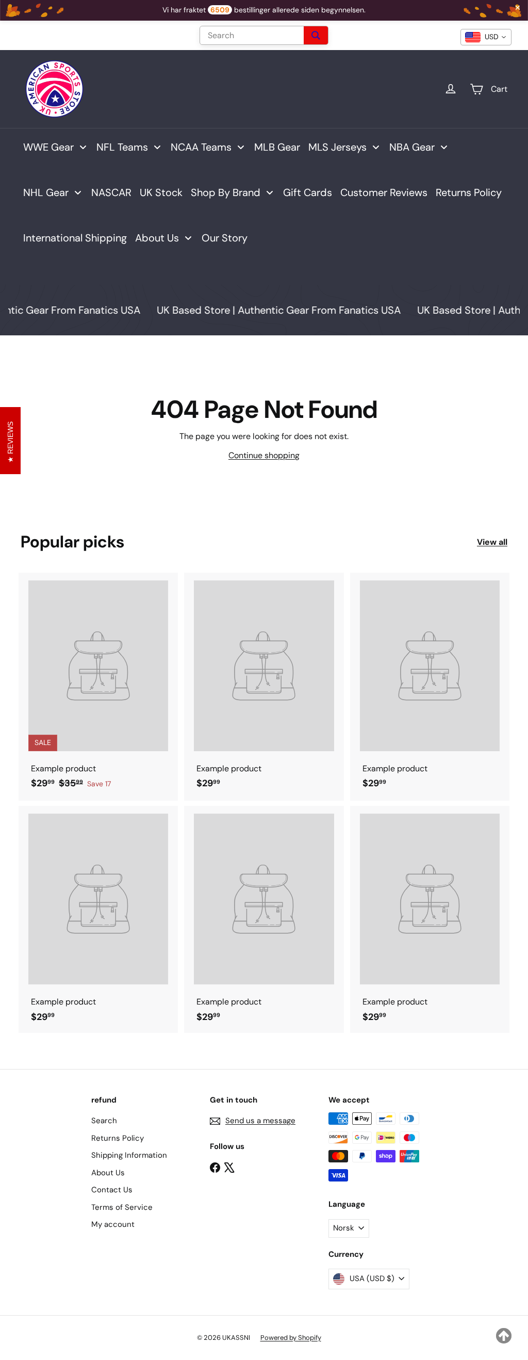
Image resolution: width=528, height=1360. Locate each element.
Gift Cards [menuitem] (307, 192)
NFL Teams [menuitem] (122, 147)
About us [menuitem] (157, 238)
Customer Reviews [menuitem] (383, 192)
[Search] (316, 35)
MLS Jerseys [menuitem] (337, 147)
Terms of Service (122, 1207)
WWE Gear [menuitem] (48, 147)
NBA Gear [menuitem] (412, 147)
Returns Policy (117, 1138)
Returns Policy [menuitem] (469, 192)
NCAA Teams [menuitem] (201, 147)
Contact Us (112, 1190)
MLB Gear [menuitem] (277, 147)
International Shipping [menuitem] (75, 238)
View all (492, 542)
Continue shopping (264, 455)
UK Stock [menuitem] (161, 192)
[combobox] (486, 37)
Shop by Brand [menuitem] (225, 192)
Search (104, 1120)
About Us (108, 1173)
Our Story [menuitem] (225, 238)
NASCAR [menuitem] (111, 192)
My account (113, 1224)
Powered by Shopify (290, 1337)
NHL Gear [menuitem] (46, 192)
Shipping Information (129, 1155)
